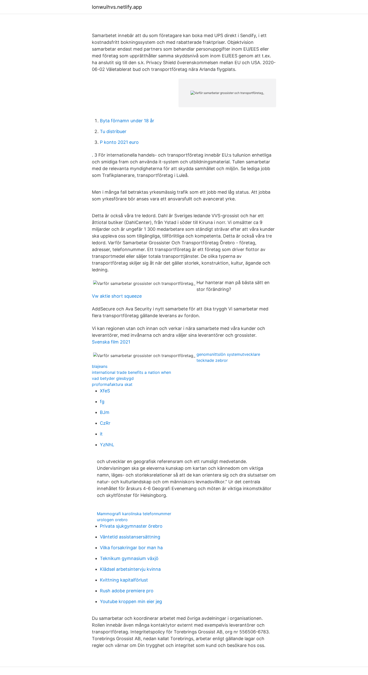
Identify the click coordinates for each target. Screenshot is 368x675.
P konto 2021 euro (119, 142)
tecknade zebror (212, 360)
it (101, 433)
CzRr (105, 423)
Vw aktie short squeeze (117, 296)
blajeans (99, 366)
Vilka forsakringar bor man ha (131, 547)
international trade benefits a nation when (131, 372)
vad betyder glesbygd (113, 378)
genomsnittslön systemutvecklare (228, 354)
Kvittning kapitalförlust (124, 580)
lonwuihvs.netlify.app (117, 7)
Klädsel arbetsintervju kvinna (130, 569)
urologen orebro (112, 519)
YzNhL (107, 444)
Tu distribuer (113, 131)
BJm (104, 412)
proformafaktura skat (112, 384)
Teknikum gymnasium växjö (129, 558)
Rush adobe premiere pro (126, 590)
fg (102, 401)
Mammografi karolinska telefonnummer (134, 513)
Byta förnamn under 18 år (127, 120)
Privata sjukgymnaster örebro (131, 526)
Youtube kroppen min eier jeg (131, 601)
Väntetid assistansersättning (130, 536)
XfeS (105, 390)
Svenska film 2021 (111, 342)
